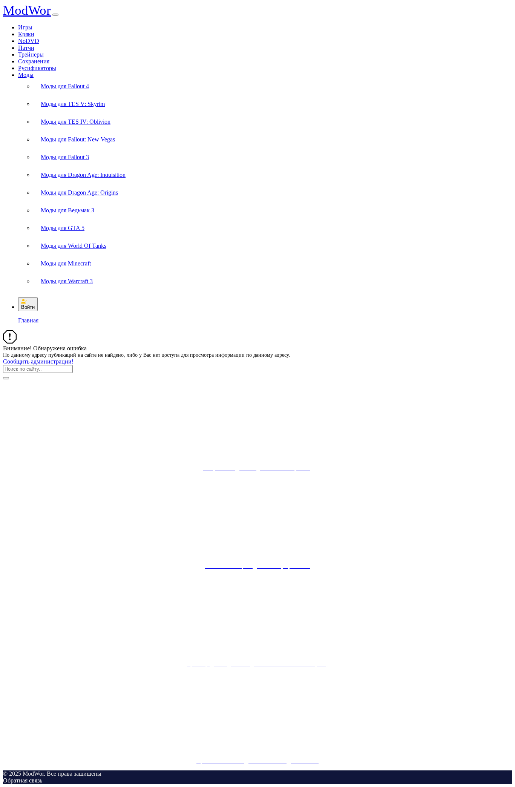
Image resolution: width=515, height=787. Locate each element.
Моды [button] (26, 75)
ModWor (27, 10)
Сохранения (33, 61)
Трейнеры (31, 54)
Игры (25, 27)
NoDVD (28, 41)
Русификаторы (37, 68)
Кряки (26, 34)
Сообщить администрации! (38, 361)
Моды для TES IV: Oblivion (75, 121)
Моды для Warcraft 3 (67, 281)
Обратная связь (22, 780)
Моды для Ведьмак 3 (67, 210)
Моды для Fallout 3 (65, 157)
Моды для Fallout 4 (65, 86)
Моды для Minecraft (66, 263)
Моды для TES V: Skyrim (73, 104)
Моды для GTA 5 (62, 228)
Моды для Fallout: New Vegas (78, 139)
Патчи (26, 47)
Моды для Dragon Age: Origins (79, 192)
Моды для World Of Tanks (73, 245)
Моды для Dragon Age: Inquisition (83, 175)
